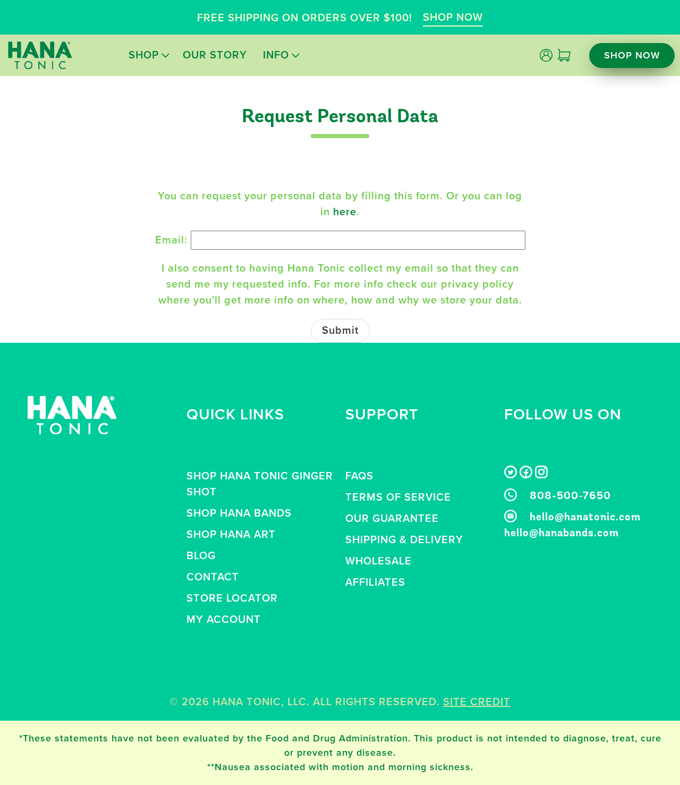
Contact (212, 577)
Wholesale (378, 561)
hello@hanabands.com (561, 533)
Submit (340, 330)
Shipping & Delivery (404, 540)
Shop (144, 55)
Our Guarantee (392, 518)
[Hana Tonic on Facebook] (526, 475)
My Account (223, 619)
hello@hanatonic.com (585, 517)
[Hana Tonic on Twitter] (510, 475)
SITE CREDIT (477, 702)
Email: (171, 240)
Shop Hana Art (231, 534)
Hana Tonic (246, 702)
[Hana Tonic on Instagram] (541, 475)
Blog (201, 556)
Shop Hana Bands (239, 513)
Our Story (215, 55)
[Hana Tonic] (40, 55)
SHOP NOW (453, 17)
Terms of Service (398, 497)
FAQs (359, 476)
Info (276, 55)
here (344, 212)
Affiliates (375, 582)
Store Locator (232, 598)
